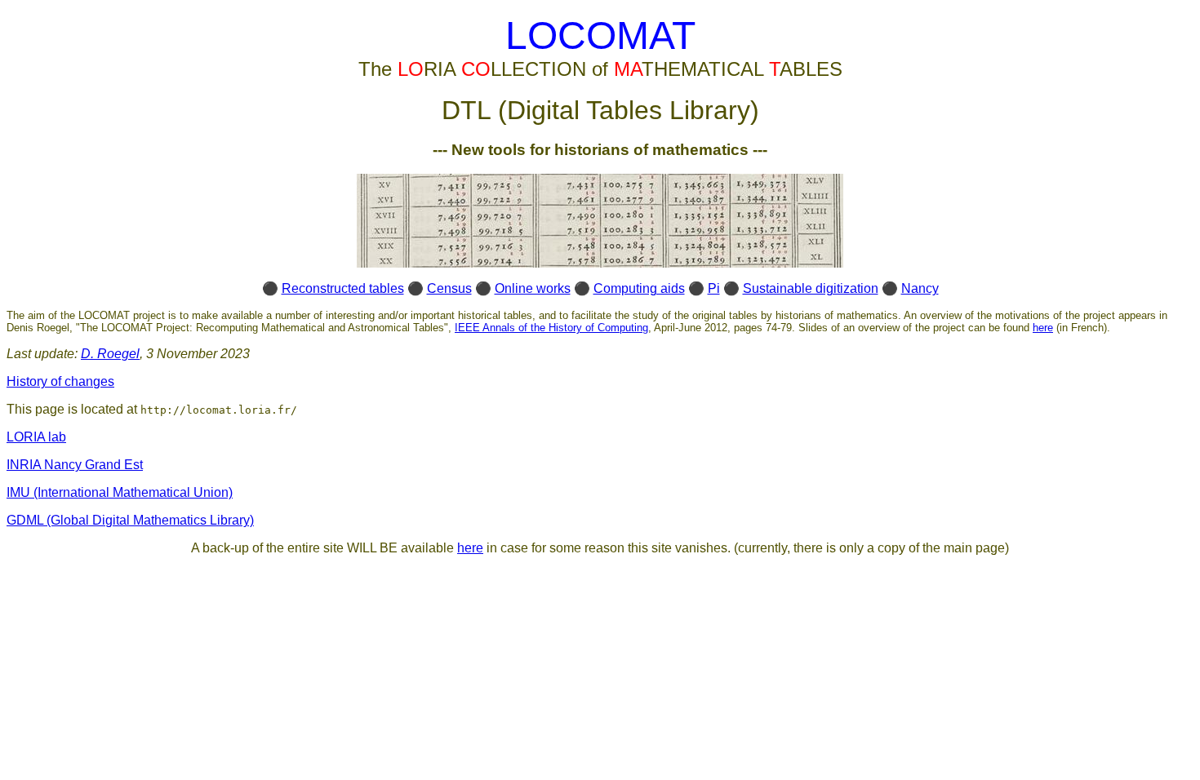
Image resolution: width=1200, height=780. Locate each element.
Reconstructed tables (343, 288)
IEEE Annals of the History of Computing (551, 327)
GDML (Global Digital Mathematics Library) (130, 520)
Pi (714, 288)
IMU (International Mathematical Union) (120, 492)
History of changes (60, 381)
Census (449, 288)
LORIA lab (36, 437)
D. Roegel (110, 354)
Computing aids (639, 288)
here (1043, 327)
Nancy (920, 288)
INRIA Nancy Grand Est (75, 465)
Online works (533, 288)
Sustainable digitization (810, 288)
